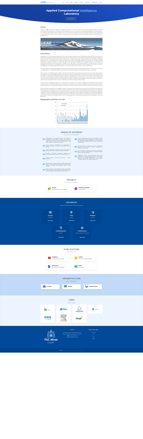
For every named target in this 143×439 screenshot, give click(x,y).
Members (81, 2)
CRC (93, 336)
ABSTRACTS (55, 265)
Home (63, 2)
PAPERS (80, 257)
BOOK (80, 265)
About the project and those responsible (59, 189)
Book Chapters (81, 267)
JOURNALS (55, 257)
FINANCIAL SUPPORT (84, 187)
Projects (76, 2)
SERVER (70, 286)
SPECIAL (54, 187)
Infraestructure (95, 2)
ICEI (93, 334)
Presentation (71, 18)
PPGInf (93, 338)
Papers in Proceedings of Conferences (85, 258)
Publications (87, 2)
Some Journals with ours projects (58, 258)
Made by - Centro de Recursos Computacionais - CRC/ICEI (73, 350)
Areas (71, 2)
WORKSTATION (93, 286)
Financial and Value (81, 189)
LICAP (67, 2)
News (100, 2)
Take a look (50, 220)
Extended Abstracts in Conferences (58, 267)
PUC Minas (93, 332)
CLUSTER (49, 286)
